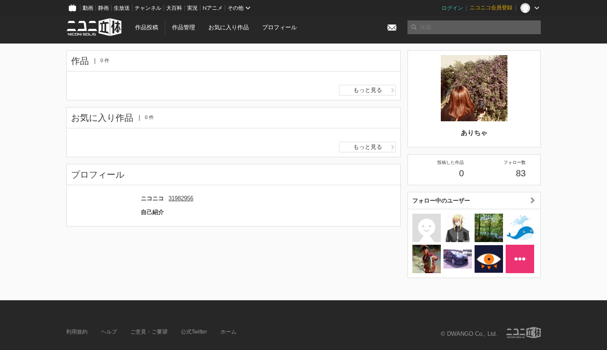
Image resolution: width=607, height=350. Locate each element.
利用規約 (77, 332)
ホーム (228, 332)
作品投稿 (146, 27)
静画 (103, 8)
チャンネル (148, 8)
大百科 (174, 8)
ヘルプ (109, 332)
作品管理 (183, 27)
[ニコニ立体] (523, 332)
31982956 (180, 198)
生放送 (122, 8)
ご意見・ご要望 (149, 332)
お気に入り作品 (228, 27)
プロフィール (279, 27)
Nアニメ (213, 8)
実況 (192, 8)
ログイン (452, 8)
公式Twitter (194, 332)
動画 (88, 8)
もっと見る (367, 90)
